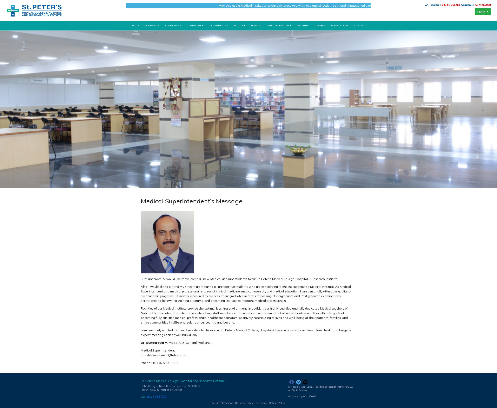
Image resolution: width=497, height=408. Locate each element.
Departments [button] (217, 25)
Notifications (339, 25)
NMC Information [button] (278, 25)
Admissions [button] (172, 25)
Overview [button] (151, 25)
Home (137, 25)
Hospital (256, 25)
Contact (359, 25)
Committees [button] (194, 25)
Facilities (302, 25)
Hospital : (434, 4)
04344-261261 (450, 4)
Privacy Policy (245, 403)
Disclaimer (261, 403)
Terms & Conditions (223, 403)
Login (481, 12)
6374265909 (483, 4)
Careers (320, 25)
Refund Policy (277, 403)
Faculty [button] (238, 25)
